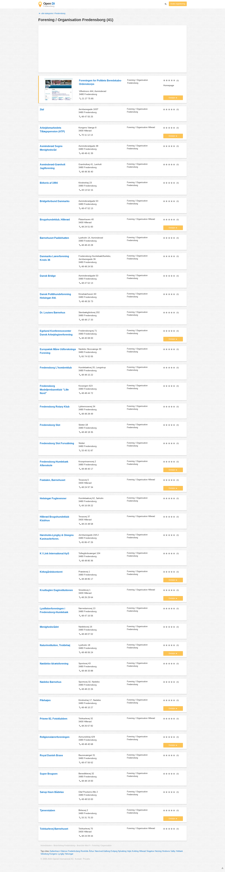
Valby (173, 851)
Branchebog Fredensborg (64, 845)
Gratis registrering (177, 4)
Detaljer (172, 98)
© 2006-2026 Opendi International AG (57, 859)
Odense (63, 851)
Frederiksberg (74, 851)
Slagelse (150, 851)
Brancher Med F (83, 845)
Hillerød (142, 851)
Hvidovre (166, 851)
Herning (158, 851)
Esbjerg (114, 851)
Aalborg (106, 851)
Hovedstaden (46, 845)
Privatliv (86, 859)
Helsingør (69, 854)
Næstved (99, 851)
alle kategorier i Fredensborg (53, 13)
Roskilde (84, 851)
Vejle (129, 851)
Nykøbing (122, 851)
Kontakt (78, 859)
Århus (91, 851)
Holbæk (179, 851)
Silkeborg (45, 854)
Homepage (168, 85)
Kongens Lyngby (56, 854)
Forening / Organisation (102, 845)
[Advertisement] (112, 49)
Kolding (135, 851)
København (55, 851)
